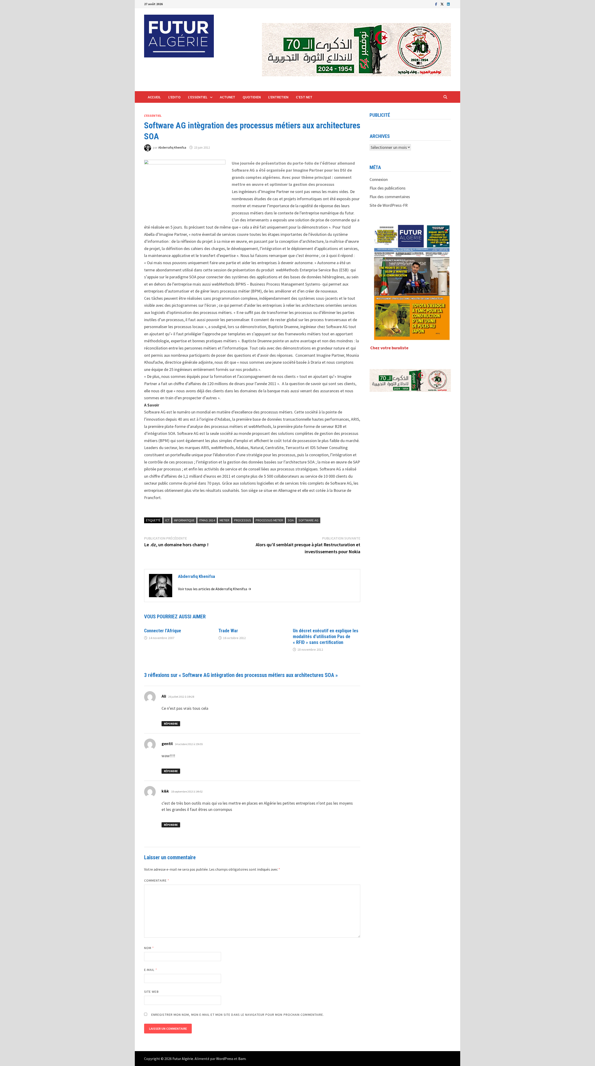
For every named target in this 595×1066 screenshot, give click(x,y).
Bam (242, 1058)
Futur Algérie (182, 1058)
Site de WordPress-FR (389, 205)
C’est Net (304, 97)
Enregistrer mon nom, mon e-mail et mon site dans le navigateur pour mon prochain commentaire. (237, 1015)
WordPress (224, 1058)
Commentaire (156, 880)
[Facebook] (436, 4)
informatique (184, 520)
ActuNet (227, 97)
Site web (151, 991)
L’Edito (174, 97)
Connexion (379, 179)
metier (224, 520)
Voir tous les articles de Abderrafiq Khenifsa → (214, 588)
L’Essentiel (198, 97)
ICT (167, 520)
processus (242, 520)
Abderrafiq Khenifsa (172, 147)
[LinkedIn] (448, 4)
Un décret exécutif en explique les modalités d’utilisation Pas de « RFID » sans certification (325, 636)
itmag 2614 (207, 520)
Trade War (228, 630)
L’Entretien (278, 97)
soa (291, 520)
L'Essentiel (153, 115)
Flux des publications (388, 188)
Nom (149, 948)
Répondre (171, 723)
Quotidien (252, 97)
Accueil (154, 97)
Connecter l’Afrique (162, 630)
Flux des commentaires (390, 196)
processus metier (269, 520)
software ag (308, 520)
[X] (442, 4)
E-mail (150, 970)
